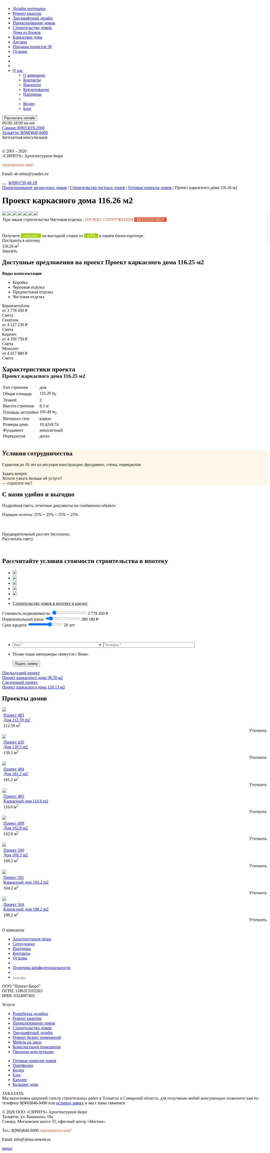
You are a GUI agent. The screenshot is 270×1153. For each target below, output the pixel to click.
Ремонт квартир (27, 13)
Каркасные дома (27, 37)
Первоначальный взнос (23, 619)
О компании (34, 75)
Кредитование (36, 89)
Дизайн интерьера (29, 8)
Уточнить (258, 730)
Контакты (32, 80)
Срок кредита (14, 625)
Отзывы (20, 51)
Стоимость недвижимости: (27, 613)
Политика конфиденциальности (41, 967)
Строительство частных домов (97, 187)
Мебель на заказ (27, 1042)
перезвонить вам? (18, 165)
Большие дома (25, 1084)
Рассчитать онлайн (19, 118)
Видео (29, 104)
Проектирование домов (34, 23)
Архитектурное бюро (32, 939)
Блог (27, 108)
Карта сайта (19, 977)
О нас (18, 70)
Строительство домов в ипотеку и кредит (50, 603)
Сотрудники (24, 944)
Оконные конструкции (33, 1051)
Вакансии (32, 84)
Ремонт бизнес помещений (37, 1037)
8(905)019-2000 (23, 128)
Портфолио (23, 1065)
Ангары (20, 42)
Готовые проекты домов (150, 187)
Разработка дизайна (30, 1013)
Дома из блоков (27, 32)
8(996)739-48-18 (22, 183)
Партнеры (32, 94)
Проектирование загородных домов (34, 187)
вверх (7, 1148)
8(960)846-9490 (25, 132)
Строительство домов (32, 27)
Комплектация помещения (36, 1047)
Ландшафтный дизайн (33, 18)
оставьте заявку (70, 1103)
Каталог (20, 1079)
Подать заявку (26, 664)
